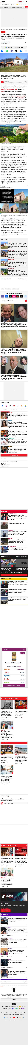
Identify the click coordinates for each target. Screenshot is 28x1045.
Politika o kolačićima (19, 1012)
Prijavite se (6, 910)
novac (13, 288)
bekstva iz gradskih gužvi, (18, 96)
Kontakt (7, 1012)
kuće (2, 91)
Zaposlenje (22, 1014)
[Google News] (25, 296)
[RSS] (22, 406)
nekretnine (21, 97)
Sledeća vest (21, 279)
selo (18, 288)
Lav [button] (12, 985)
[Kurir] (2, 2)
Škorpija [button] (22, 985)
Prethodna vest (7, 279)
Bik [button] (4, 985)
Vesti (7, 29)
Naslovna (3, 29)
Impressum (12, 1012)
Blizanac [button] (7, 985)
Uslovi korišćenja (15, 1014)
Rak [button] (10, 985)
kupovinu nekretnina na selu (9, 89)
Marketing (3, 1012)
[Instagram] (14, 296)
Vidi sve (14, 574)
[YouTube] (17, 296)
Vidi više (14, 999)
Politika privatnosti (7, 1014)
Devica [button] (15, 985)
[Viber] (2, 296)
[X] (10, 296)
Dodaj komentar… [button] (8, 803)
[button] (26, 43)
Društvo (10, 29)
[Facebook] (6, 296)
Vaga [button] (19, 985)
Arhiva (25, 1012)
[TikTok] (21, 296)
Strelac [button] (25, 985)
